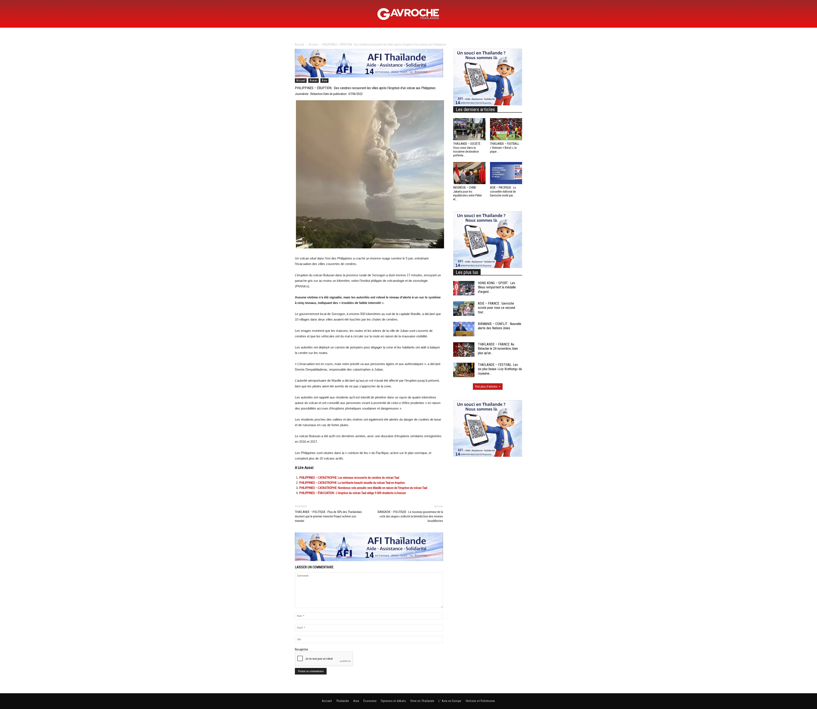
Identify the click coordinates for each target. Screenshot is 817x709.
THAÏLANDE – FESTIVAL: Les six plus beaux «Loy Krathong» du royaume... (500, 369)
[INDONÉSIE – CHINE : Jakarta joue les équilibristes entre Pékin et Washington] (469, 173)
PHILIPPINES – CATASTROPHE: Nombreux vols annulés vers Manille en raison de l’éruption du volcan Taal (363, 488)
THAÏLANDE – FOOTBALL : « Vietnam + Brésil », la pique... (505, 147)
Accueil (299, 44)
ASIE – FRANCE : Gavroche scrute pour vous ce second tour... (496, 307)
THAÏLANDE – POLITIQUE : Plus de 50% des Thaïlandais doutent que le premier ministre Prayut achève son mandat (328, 516)
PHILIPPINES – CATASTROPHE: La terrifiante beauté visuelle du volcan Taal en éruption (352, 483)
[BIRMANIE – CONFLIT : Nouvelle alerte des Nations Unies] (463, 329)
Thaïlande (342, 701)
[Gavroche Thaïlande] (408, 14)
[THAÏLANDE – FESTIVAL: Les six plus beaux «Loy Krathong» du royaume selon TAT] (463, 370)
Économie (370, 701)
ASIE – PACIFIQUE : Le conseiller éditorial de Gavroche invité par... (503, 191)
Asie (324, 80)
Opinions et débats (393, 701)
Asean (313, 80)
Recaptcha (301, 649)
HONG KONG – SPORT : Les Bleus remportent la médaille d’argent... (497, 287)
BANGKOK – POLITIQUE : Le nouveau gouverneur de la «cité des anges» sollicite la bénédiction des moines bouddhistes (410, 516)
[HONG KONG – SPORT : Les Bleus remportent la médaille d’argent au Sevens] (463, 288)
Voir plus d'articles (486, 386)
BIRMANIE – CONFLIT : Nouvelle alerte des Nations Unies (499, 326)
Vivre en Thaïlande (422, 701)
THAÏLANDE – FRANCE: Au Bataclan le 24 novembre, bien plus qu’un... (498, 348)
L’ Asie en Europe (449, 701)
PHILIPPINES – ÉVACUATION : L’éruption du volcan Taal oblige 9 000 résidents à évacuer (352, 493)
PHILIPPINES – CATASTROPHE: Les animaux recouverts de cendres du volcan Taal (349, 478)
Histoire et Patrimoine (480, 701)
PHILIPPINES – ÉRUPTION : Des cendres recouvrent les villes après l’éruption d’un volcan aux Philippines (365, 88)
